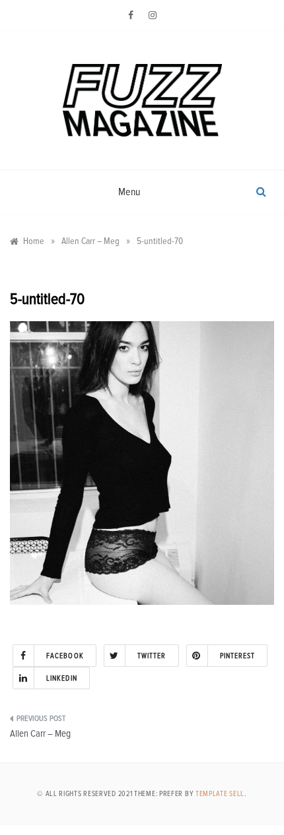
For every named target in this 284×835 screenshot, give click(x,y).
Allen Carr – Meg (40, 734)
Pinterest (238, 656)
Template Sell (219, 793)
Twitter (151, 656)
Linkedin (61, 678)
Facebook (65, 656)
